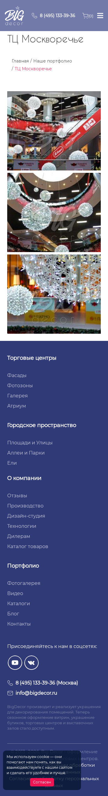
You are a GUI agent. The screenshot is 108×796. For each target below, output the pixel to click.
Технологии (21, 526)
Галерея (17, 396)
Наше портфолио (52, 61)
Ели (12, 463)
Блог (13, 614)
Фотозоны (20, 385)
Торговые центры (31, 358)
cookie (43, 756)
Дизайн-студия (26, 516)
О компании (24, 478)
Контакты (19, 624)
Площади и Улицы (30, 443)
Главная (20, 61)
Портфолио (23, 565)
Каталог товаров (27, 546)
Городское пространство (41, 425)
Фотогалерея (23, 583)
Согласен (42, 782)
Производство (25, 506)
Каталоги (18, 603)
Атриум (16, 406)
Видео (15, 593)
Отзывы (17, 495)
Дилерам (18, 536)
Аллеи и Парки (26, 453)
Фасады (17, 375)
